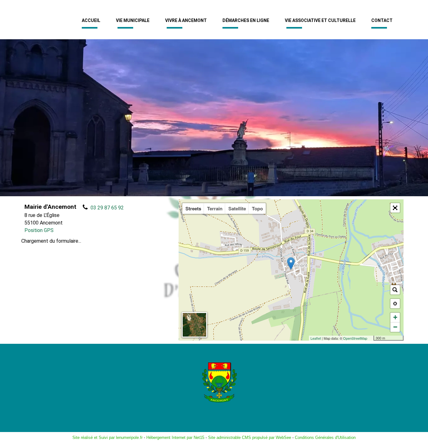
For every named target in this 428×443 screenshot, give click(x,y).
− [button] (395, 327)
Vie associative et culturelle (320, 20)
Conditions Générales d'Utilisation (325, 437)
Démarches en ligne (245, 20)
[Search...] (395, 289)
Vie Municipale (132, 20)
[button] (395, 208)
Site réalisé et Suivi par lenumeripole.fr (107, 437)
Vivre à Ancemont (186, 20)
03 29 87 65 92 (107, 208)
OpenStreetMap (355, 338)
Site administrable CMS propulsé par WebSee (249, 437)
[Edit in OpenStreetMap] (371, 338)
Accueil (91, 20)
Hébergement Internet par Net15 (175, 437)
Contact (382, 20)
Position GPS (39, 230)
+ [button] (395, 317)
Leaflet (316, 338)
